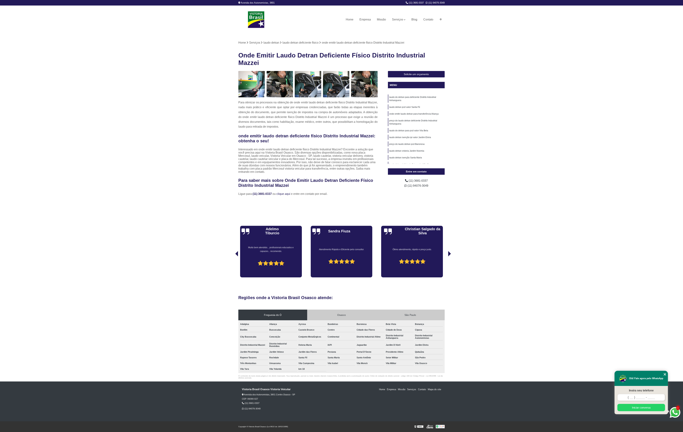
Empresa (365, 19)
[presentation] (232, 267)
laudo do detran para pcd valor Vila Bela (408, 130)
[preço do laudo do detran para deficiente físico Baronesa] (280, 84)
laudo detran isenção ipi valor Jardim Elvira (410, 137)
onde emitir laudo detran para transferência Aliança (414, 114)
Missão (381, 19)
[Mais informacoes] (441, 19)
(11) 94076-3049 (436, 2)
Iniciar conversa (641, 407)
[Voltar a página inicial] (256, 19)
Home (349, 19)
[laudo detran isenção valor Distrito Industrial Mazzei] (251, 84)
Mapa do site (434, 389)
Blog (414, 19)
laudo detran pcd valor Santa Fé (404, 107)
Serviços (397, 19)
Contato (428, 19)
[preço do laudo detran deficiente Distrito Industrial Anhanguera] (364, 84)
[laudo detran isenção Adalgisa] (336, 84)
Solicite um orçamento (416, 74)
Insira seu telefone (641, 390)
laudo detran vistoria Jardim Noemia (406, 151)
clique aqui (283, 193)
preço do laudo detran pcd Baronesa (407, 144)
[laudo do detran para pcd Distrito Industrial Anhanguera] (308, 84)
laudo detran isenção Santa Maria (405, 157)
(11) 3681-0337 (416, 2)
